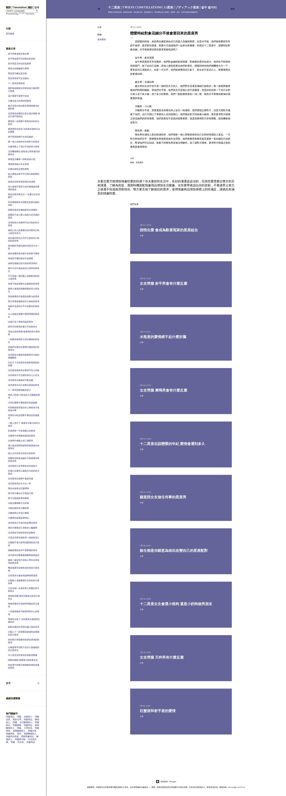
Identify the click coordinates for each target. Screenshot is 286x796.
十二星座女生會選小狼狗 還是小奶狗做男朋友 (176, 603)
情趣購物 (17, 725)
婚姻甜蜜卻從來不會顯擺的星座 (22, 550)
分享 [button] (99, 27)
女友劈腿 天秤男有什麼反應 (162, 657)
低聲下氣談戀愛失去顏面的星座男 (23, 283)
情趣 (19, 716)
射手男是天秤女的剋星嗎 (19, 63)
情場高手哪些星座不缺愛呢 (20, 258)
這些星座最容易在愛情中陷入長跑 (23, 370)
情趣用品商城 (12, 736)
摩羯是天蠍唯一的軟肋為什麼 (21, 159)
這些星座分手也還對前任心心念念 (23, 375)
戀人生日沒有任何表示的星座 (21, 453)
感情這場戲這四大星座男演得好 (22, 263)
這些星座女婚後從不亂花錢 (20, 380)
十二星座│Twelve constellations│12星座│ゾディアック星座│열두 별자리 (162, 7)
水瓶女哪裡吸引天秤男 (18, 503)
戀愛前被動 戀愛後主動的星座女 (23, 660)
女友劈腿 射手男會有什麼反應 (163, 283)
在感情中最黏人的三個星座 (20, 440)
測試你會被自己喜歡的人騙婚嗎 (22, 527)
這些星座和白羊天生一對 (19, 483)
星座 (19, 733)
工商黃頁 (28, 728)
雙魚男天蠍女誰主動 (17, 73)
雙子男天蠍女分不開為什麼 (20, 493)
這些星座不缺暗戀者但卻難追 (21, 532)
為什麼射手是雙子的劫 (18, 96)
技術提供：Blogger (168, 781)
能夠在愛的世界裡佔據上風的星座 (23, 627)
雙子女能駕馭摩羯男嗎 (18, 498)
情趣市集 (32, 730)
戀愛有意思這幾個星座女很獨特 (22, 210)
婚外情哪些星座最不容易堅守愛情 (23, 253)
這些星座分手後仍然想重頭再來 (22, 522)
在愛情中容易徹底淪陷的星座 (21, 435)
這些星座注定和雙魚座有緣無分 (22, 466)
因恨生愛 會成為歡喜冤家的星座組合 (169, 230)
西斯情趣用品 (27, 736)
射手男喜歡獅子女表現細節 (20, 136)
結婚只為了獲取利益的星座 (20, 321)
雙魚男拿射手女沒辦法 (18, 78)
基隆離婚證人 (19, 730)
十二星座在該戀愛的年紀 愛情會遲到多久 (172, 443)
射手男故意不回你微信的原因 (21, 58)
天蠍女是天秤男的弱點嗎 (19, 101)
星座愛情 (101, 39)
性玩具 (21, 742)
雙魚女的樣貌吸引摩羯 (18, 68)
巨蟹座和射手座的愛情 (158, 710)
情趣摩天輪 (20, 739)
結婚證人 (28, 716)
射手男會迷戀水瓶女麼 (18, 53)
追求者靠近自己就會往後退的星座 (23, 385)
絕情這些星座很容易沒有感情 (21, 181)
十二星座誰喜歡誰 (16, 83)
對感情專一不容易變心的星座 (21, 430)
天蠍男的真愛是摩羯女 (18, 518)
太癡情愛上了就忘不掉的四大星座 (23, 146)
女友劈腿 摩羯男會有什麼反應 (163, 390)
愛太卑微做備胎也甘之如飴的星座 (23, 301)
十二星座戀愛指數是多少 (19, 390)
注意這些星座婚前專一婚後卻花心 (23, 537)
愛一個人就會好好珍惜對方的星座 (23, 141)
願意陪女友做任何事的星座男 (163, 497)
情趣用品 (10, 716)
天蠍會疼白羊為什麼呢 (18, 513)
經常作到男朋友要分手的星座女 (22, 326)
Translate (29, 13)
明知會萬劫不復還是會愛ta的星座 (23, 296)
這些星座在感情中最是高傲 (20, 478)
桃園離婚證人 (30, 733)
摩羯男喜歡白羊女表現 (18, 164)
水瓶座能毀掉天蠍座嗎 (18, 508)
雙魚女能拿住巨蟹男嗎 (18, 488)
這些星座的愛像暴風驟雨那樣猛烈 (23, 555)
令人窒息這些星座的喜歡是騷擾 (22, 655)
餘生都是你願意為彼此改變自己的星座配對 (174, 550)
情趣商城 (10, 733)
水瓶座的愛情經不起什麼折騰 (163, 336)
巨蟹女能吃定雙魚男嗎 (18, 169)
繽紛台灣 (17, 719)
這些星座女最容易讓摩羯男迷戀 (22, 575)
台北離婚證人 (26, 722)
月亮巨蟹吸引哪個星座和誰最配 (22, 402)
